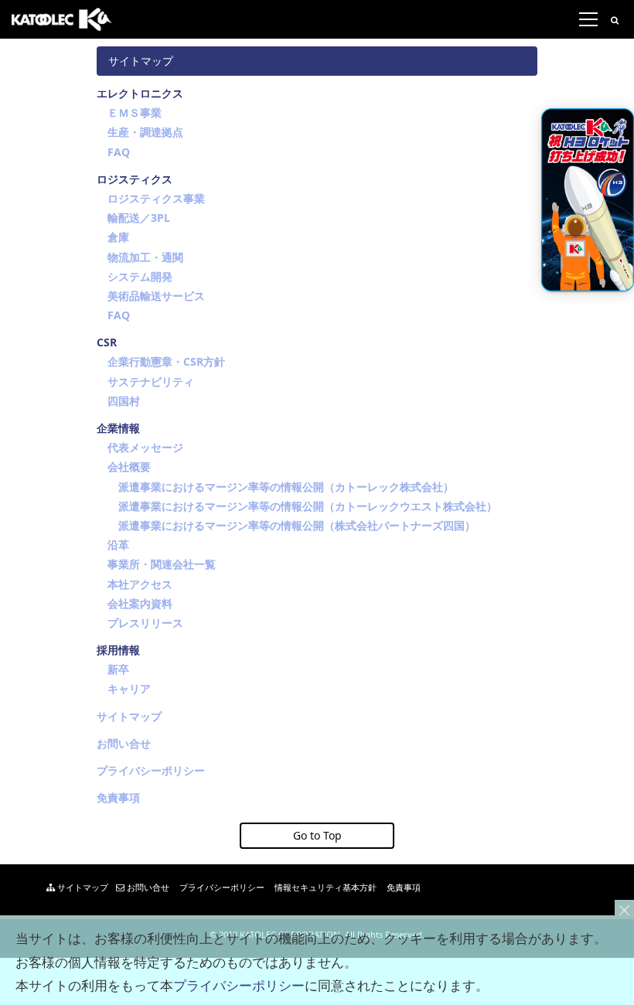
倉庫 (118, 237)
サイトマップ (129, 716)
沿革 (118, 544)
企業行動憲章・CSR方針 (166, 361)
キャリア (129, 688)
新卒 (118, 669)
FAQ (118, 152)
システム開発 (139, 276)
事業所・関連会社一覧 (161, 564)
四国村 (123, 400)
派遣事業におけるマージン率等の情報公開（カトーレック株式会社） (286, 486)
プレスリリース (145, 622)
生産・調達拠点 (145, 131)
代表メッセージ (145, 447)
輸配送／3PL (138, 217)
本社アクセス (139, 584)
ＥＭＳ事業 (134, 112)
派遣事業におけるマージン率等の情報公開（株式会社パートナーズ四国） (297, 525)
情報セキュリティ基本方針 (324, 887)
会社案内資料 (139, 603)
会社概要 (129, 466)
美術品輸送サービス (156, 295)
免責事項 (118, 797)
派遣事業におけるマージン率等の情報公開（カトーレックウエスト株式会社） (307, 506)
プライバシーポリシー (151, 770)
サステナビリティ (150, 381)
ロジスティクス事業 (156, 198)
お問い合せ (124, 743)
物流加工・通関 (145, 257)
